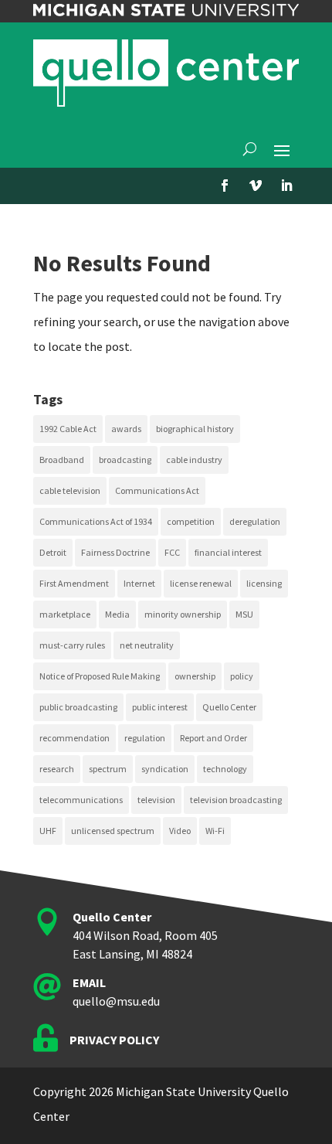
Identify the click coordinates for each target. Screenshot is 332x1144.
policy (241, 676)
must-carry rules (72, 645)
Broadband (61, 459)
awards (126, 428)
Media (117, 614)
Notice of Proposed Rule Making (99, 676)
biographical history (195, 428)
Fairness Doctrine (115, 552)
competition (191, 521)
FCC (172, 552)
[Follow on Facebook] (224, 185)
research (56, 769)
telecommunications (81, 799)
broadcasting (125, 459)
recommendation (74, 738)
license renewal (201, 583)
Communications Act (157, 490)
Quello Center (229, 707)
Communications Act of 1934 (95, 521)
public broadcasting (78, 707)
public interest (160, 707)
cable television (69, 490)
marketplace (64, 614)
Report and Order (213, 738)
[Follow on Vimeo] (255, 185)
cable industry (194, 459)
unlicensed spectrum (112, 830)
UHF (47, 830)
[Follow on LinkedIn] (286, 185)
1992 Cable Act (68, 428)
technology (225, 769)
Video (180, 830)
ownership (194, 676)
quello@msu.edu (116, 1001)
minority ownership (182, 614)
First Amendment (74, 583)
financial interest (228, 552)
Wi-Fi (215, 830)
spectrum (108, 769)
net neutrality (147, 645)
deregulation (254, 521)
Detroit (52, 552)
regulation (144, 738)
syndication (164, 769)
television (156, 799)
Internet (139, 583)
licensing (264, 583)
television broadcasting (236, 799)
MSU (244, 614)
